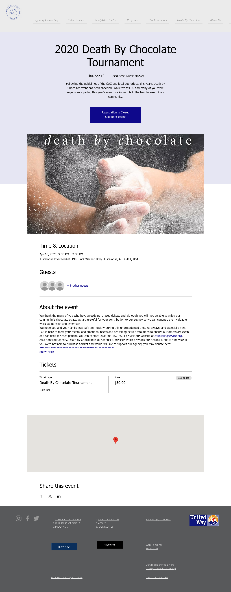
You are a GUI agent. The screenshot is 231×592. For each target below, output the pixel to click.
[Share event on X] (50, 496)
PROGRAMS (61, 526)
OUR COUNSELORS (108, 519)
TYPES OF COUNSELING (68, 519)
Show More (47, 352)
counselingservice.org (168, 336)
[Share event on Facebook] (41, 496)
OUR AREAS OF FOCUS (67, 523)
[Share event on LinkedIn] (59, 496)
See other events (115, 117)
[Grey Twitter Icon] (36, 518)
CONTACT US (106, 526)
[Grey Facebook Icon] (27, 518)
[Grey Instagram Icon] (18, 518)
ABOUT (102, 523)
